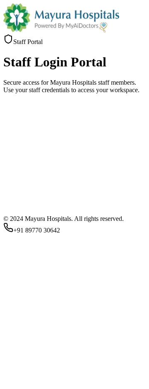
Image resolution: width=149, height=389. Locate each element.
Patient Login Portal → (33, 385)
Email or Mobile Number (38, 322)
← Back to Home (87, 385)
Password (18, 342)
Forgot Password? (26, 363)
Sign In (16, 377)
